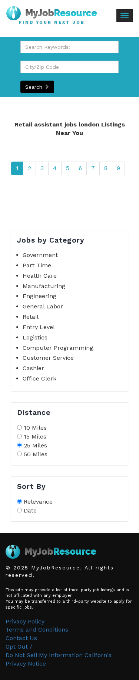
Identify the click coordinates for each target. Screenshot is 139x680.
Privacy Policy (25, 621)
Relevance (38, 501)
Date (30, 510)
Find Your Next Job (52, 22)
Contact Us (21, 638)
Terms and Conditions (37, 629)
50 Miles (35, 454)
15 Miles (35, 436)
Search (34, 87)
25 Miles (35, 445)
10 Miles (35, 427)
